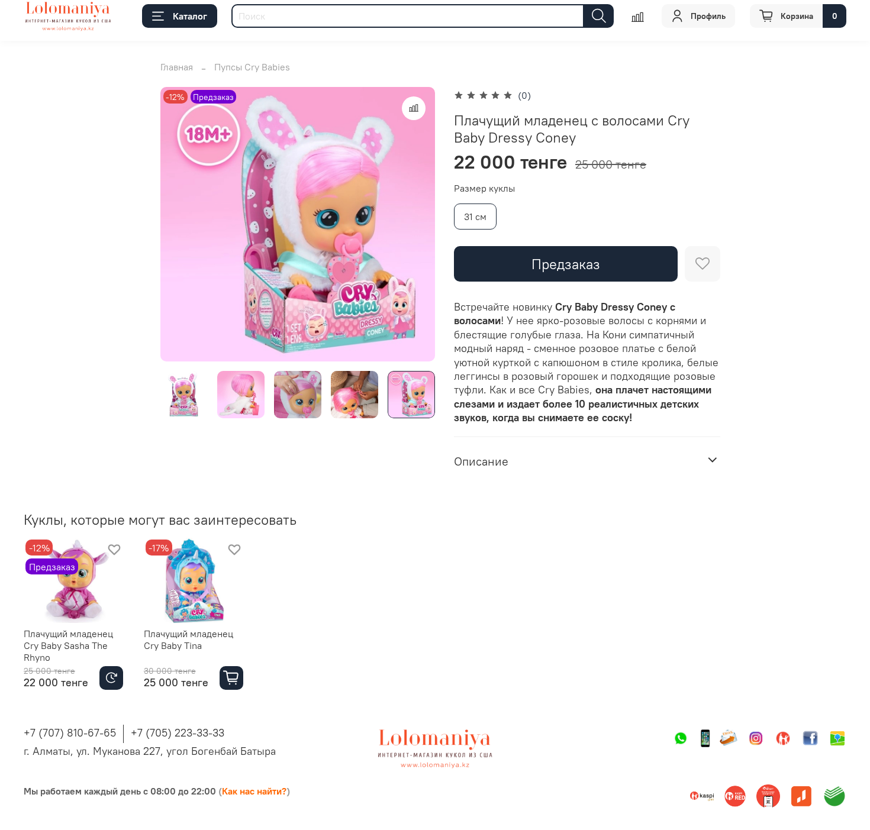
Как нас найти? (254, 791)
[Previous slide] (179, 224)
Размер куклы (484, 188)
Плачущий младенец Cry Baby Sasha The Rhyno (68, 645)
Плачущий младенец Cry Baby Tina (188, 639)
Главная (176, 67)
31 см (475, 216)
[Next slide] (416, 224)
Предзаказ (565, 264)
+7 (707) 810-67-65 (70, 732)
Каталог (190, 16)
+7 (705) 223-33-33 (177, 732)
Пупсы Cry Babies (252, 67)
